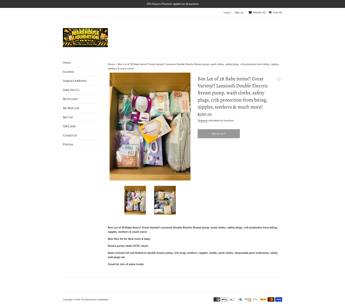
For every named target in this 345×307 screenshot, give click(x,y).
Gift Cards (69, 126)
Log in (227, 12)
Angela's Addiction (75, 80)
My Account (70, 98)
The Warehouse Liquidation (94, 299)
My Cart (68, 117)
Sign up (239, 12)
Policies (68, 144)
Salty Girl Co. (71, 89)
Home (67, 62)
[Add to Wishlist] (278, 79)
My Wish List (71, 108)
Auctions (68, 71)
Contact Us (70, 135)
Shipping (203, 120)
